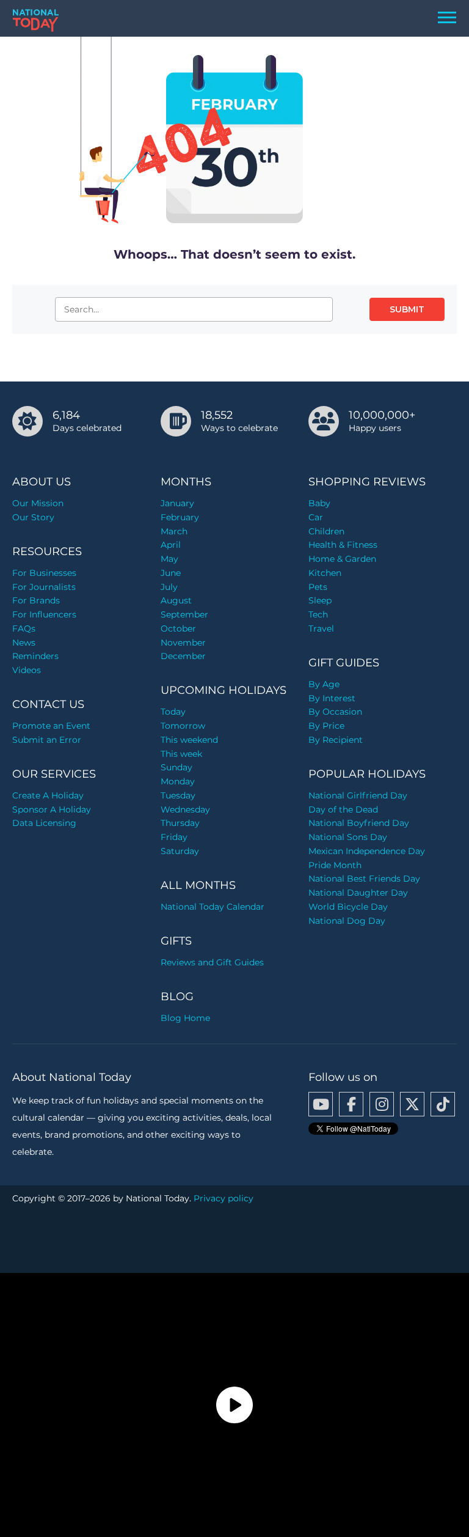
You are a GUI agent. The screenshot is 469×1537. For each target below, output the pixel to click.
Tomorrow (183, 725)
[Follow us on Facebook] (351, 1104)
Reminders (35, 656)
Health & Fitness (342, 544)
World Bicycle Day (348, 906)
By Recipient (335, 739)
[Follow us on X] (412, 1104)
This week (181, 753)
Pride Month (335, 865)
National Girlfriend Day (357, 795)
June (171, 572)
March (174, 531)
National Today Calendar (212, 906)
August (176, 600)
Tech (318, 614)
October (178, 628)
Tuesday (178, 795)
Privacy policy (223, 1198)
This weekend (189, 739)
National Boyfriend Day (358, 822)
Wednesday (185, 809)
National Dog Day (346, 920)
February (180, 517)
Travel (321, 628)
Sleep (320, 600)
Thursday (180, 822)
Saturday (180, 851)
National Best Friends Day (364, 878)
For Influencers (44, 614)
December (183, 656)
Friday (174, 836)
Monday (178, 781)
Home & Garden (342, 558)
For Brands (36, 600)
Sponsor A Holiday (51, 809)
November (183, 642)
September (184, 614)
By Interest (331, 698)
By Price (326, 725)
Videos (26, 670)
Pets (317, 586)
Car (315, 517)
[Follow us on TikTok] (443, 1104)
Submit (407, 309)
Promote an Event (51, 725)
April (171, 544)
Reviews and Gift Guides (212, 962)
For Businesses (44, 572)
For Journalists (44, 586)
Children (326, 531)
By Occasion (335, 711)
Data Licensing (44, 822)
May (169, 558)
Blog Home (185, 1017)
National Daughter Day (358, 892)
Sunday (176, 767)
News (23, 642)
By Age (324, 684)
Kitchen (324, 572)
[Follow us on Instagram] (381, 1104)
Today (173, 711)
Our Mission (38, 503)
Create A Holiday (48, 795)
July (169, 586)
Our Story (33, 517)
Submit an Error (46, 739)
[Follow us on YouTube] (320, 1104)
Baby (319, 503)
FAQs (23, 628)
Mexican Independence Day (366, 851)
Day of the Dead (343, 809)
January (177, 503)
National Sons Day (347, 836)
